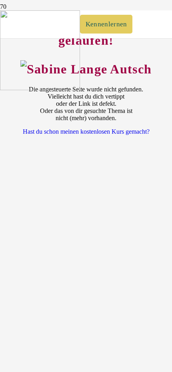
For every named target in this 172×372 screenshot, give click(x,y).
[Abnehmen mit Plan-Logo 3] (40, 88)
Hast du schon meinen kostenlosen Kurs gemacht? (86, 131)
